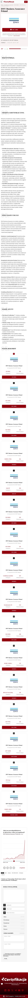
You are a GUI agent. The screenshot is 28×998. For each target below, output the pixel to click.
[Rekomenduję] (7, 49)
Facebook (4, 868)
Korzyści (5, 929)
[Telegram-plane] (16, 990)
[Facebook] (9, 990)
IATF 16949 (14, 756)
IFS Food (14, 785)
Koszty (5, 926)
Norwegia (21, 872)
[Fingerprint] (23, 990)
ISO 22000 (14, 552)
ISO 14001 (16, 5)
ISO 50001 (14, 523)
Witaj (2, 5)
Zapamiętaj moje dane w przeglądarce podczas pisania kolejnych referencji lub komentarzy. (12, 955)
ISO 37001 (14, 727)
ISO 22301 (14, 639)
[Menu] (1, 2)
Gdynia (9, 872)
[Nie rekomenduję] (5, 49)
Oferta (14, 464)
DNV (6, 872)
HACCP (14, 493)
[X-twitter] (12, 990)
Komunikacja (6, 919)
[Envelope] (19, 990)
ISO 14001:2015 (15, 872)
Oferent (3, 874)
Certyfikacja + (3, 42)
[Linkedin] (5, 990)
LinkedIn (10, 868)
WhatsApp (14, 868)
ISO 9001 (14, 377)
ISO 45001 (14, 435)
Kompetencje (6, 923)
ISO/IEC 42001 (14, 815)
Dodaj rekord (26, 2)
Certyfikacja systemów (8, 5)
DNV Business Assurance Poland (14, 365)
